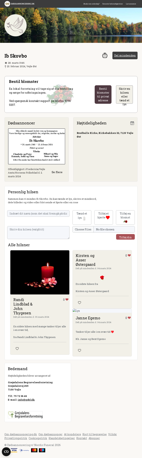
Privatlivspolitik (15, 438)
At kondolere (72, 434)
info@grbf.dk (26, 399)
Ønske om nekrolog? (91, 4)
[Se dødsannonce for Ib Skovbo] (36, 146)
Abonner (94, 438)
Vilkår (112, 434)
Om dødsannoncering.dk (20, 434)
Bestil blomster (103, 94)
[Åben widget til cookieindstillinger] (6, 451)
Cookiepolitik (38, 438)
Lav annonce (131, 4)
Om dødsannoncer (50, 434)
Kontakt (81, 438)
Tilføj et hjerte (103, 215)
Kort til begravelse (94, 434)
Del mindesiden (125, 55)
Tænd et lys (82, 215)
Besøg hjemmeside (20, 406)
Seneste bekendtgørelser (112, 4)
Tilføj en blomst (125, 215)
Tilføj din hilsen (125, 238)
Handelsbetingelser (62, 438)
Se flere (57, 172)
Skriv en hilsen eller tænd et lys (124, 95)
